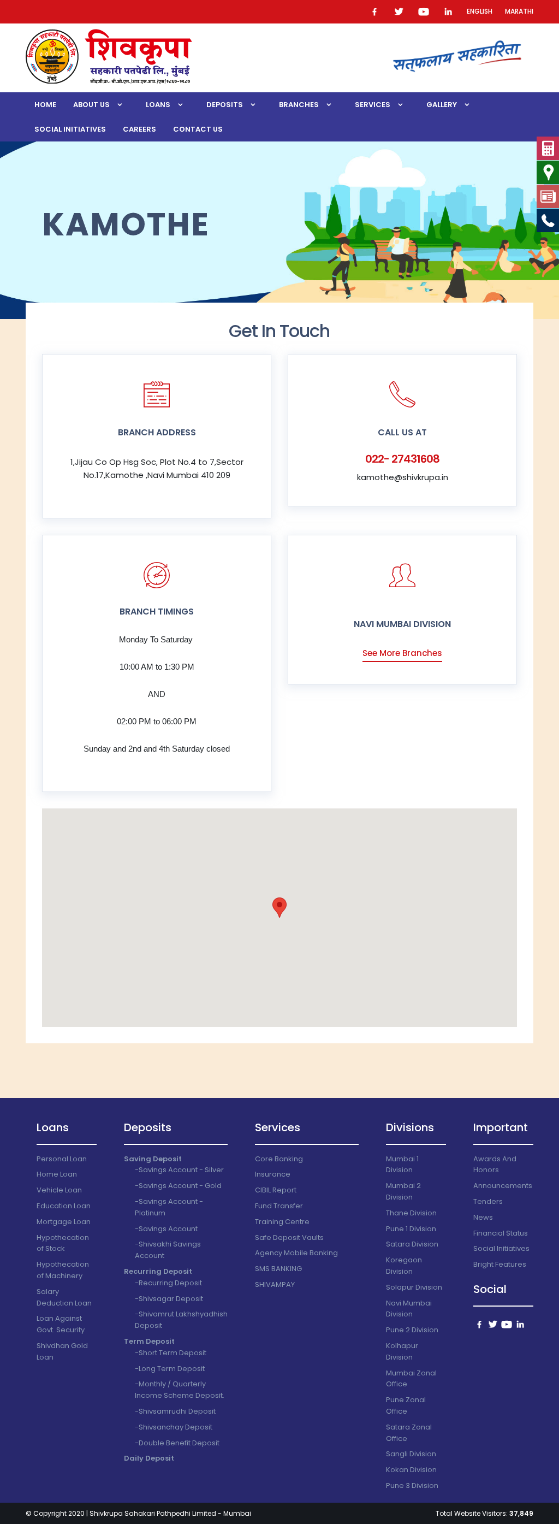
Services (372, 104)
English (479, 11)
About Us (91, 104)
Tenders (488, 1201)
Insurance (272, 1174)
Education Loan (64, 1206)
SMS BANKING (278, 1268)
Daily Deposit (149, 1458)
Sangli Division (411, 1454)
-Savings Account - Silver (179, 1170)
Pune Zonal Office (406, 1405)
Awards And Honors (494, 1165)
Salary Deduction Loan (64, 1297)
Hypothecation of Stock (63, 1243)
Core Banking (279, 1159)
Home (45, 104)
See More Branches (402, 653)
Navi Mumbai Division (409, 1309)
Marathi (519, 11)
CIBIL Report (275, 1190)
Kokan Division (411, 1469)
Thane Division (411, 1213)
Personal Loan (62, 1159)
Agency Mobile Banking (296, 1253)
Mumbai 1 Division (402, 1165)
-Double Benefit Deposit (177, 1443)
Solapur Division (414, 1287)
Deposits (224, 104)
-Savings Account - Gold (178, 1185)
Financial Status (500, 1233)
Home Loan (57, 1174)
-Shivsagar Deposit (169, 1298)
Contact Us (198, 129)
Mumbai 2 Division (403, 1191)
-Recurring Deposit (168, 1283)
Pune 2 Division (412, 1330)
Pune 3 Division (412, 1485)
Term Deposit (149, 1341)
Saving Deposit (153, 1159)
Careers (139, 129)
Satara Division (412, 1244)
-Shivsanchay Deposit (173, 1427)
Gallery (441, 104)
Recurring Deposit (158, 1271)
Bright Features (499, 1264)
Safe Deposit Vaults (289, 1237)
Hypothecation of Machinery (63, 1270)
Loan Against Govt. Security (61, 1324)
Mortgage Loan (64, 1221)
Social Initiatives (70, 129)
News (483, 1217)
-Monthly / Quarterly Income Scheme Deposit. (179, 1390)
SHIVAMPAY (275, 1284)
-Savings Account (166, 1229)
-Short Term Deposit (170, 1353)
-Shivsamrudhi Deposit (175, 1411)
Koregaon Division (404, 1266)
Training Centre (282, 1221)
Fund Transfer (279, 1206)
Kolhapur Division (402, 1351)
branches (299, 104)
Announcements (502, 1185)
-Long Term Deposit (170, 1368)
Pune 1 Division (411, 1229)
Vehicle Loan (59, 1190)
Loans (158, 104)
